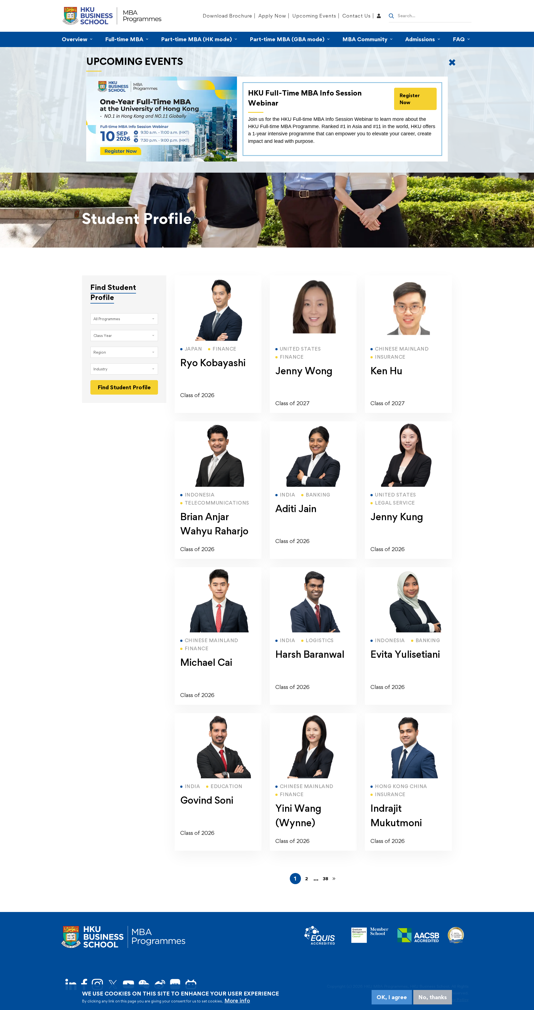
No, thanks (432, 997)
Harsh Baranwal (309, 654)
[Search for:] (430, 15)
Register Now (410, 98)
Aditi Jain (296, 509)
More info (237, 1000)
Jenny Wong (303, 371)
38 (325, 878)
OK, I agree (392, 997)
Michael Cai (206, 662)
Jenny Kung (396, 517)
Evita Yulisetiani (405, 654)
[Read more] (218, 278)
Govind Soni (206, 800)
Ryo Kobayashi (213, 363)
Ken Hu (386, 371)
